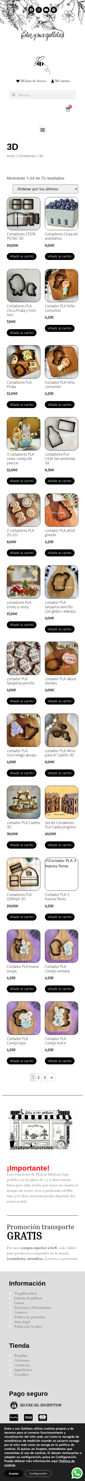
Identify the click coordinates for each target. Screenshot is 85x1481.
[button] (42, 129)
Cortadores (27, 156)
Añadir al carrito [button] (21, 256)
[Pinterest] (54, 10)
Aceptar (14, 1473)
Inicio (11, 156)
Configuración (38, 1473)
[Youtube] (46, 10)
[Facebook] (31, 10)
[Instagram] (39, 10)
